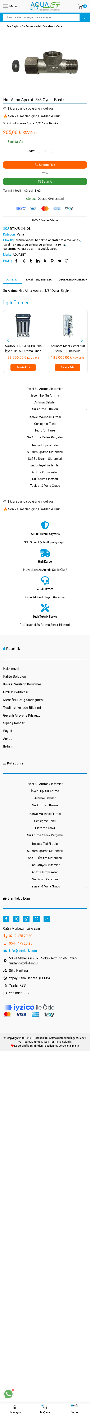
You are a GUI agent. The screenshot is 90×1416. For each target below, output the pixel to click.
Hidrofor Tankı (45, 430)
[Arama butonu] (83, 17)
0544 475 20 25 (20, 943)
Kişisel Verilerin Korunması (22, 684)
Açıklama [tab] (12, 279)
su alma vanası (14, 244)
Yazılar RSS (17, 985)
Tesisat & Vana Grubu (45, 486)
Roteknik (13, 649)
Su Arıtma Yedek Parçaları (37, 26)
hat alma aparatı (46, 240)
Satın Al (47, 181)
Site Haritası (18, 971)
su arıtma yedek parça (42, 248)
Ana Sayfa (12, 26)
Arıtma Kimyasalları (45, 472)
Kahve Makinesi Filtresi (45, 417)
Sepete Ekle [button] (23, 367)
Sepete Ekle (47, 164)
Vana (59, 26)
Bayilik (8, 731)
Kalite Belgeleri (14, 677)
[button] (8, 340)
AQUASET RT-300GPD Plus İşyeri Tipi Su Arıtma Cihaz (23, 348)
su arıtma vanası (15, 248)
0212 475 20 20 (20, 936)
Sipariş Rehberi (14, 723)
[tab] (12, 280)
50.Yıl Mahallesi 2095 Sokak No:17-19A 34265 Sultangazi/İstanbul (43, 960)
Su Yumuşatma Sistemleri (45, 452)
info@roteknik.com (23, 951)
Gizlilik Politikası (15, 692)
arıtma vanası (25, 240)
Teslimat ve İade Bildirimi (22, 708)
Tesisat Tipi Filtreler (45, 445)
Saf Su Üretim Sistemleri (45, 459)
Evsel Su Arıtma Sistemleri (45, 389)
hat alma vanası (69, 240)
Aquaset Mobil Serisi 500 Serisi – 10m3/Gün (68, 348)
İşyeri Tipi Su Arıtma (45, 395)
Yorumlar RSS (19, 993)
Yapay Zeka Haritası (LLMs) (29, 978)
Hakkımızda (11, 669)
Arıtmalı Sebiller (45, 402)
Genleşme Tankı (45, 424)
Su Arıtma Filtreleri (45, 409)
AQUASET (19, 254)
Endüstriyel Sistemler (45, 465)
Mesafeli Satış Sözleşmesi (23, 700)
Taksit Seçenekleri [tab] (39, 279)
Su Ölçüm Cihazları (45, 479)
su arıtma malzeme (52, 244)
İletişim (8, 746)
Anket (7, 739)
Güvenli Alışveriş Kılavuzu (21, 715)
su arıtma (31, 244)
